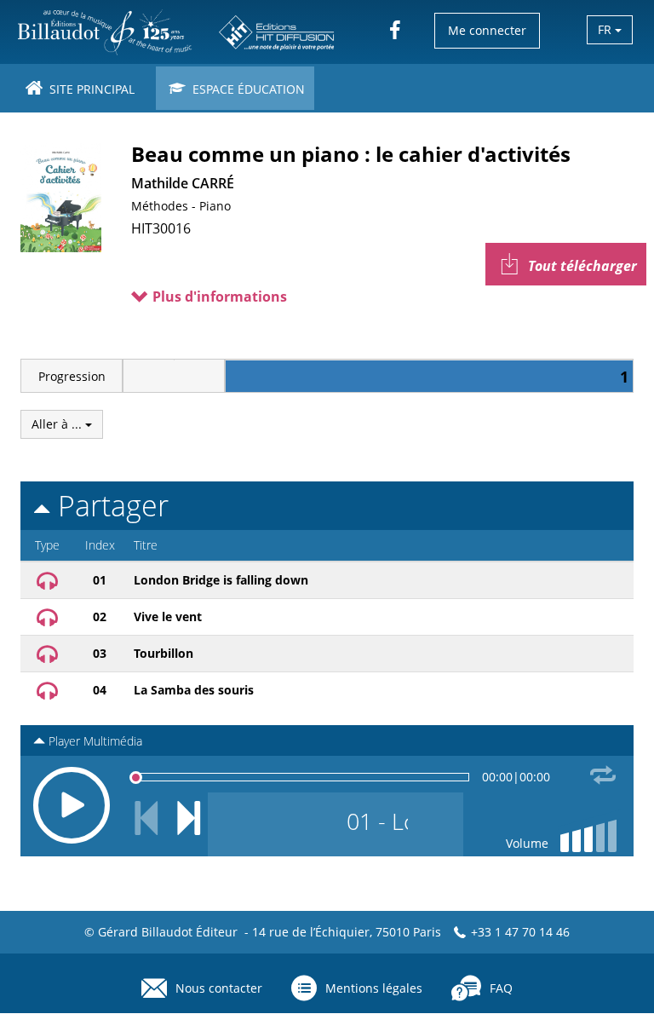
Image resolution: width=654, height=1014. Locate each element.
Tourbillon (163, 653)
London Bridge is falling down (221, 580)
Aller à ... (58, 424)
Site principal (90, 89)
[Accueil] (177, 31)
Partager (109, 505)
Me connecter (487, 30)
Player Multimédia (93, 741)
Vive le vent (168, 616)
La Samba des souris (194, 690)
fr (606, 29)
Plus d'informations (218, 296)
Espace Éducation (247, 89)
